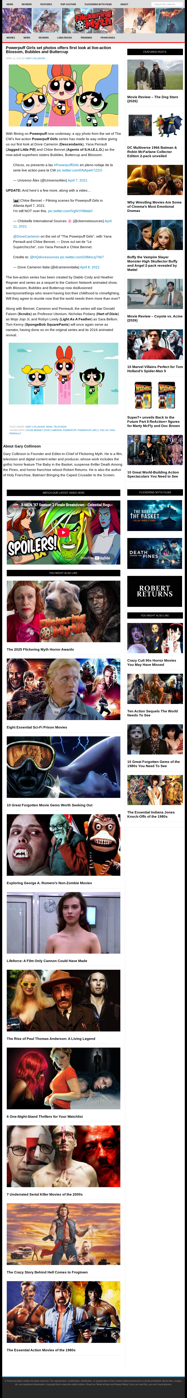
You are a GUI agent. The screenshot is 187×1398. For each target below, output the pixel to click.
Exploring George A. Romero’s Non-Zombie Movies (49, 883)
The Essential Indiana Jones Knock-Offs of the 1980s (151, 814)
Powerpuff (70, 430)
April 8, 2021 (90, 267)
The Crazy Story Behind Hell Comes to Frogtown (47, 1272)
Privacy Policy (121, 1384)
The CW (104, 430)
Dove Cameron (53, 430)
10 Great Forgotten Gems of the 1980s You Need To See (153, 764)
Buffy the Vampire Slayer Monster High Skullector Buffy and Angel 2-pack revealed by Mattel (152, 263)
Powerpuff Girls (88, 430)
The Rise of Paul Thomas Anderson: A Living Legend (51, 1039)
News (49, 427)
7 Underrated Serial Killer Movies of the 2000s (45, 1194)
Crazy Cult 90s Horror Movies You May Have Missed (151, 663)
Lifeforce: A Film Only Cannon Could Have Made (47, 961)
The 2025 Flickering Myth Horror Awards (40, 649)
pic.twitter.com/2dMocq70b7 (82, 257)
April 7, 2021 (77, 180)
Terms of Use (102, 1384)
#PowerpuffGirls (66, 165)
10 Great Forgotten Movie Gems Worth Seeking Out (49, 805)
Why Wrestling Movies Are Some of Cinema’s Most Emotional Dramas (154, 206)
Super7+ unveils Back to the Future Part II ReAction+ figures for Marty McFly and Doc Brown (153, 421)
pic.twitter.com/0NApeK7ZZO (79, 170)
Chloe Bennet (34, 430)
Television (60, 427)
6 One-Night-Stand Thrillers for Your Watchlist (45, 1116)
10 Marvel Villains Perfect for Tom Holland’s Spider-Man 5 (155, 369)
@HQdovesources (44, 257)
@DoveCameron (26, 236)
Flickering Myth (93, 20)
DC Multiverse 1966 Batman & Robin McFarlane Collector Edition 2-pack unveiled (152, 152)
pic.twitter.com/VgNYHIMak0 (70, 211)
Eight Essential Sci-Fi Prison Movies (37, 727)
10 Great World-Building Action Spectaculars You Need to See (153, 474)
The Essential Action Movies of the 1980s (41, 1350)
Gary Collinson (35, 427)
